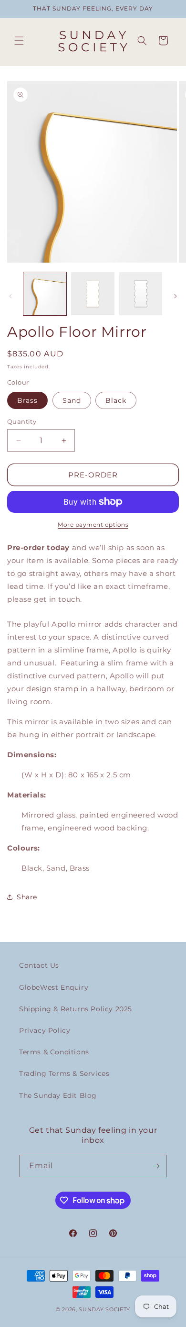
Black (115, 400)
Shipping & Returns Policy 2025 (75, 1009)
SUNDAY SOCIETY (104, 1309)
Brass (27, 400)
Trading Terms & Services (64, 1073)
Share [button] (27, 897)
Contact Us (39, 965)
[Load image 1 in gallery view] (44, 293)
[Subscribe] (155, 1166)
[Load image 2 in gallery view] (92, 293)
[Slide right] (175, 296)
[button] (19, 40)
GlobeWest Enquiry (53, 987)
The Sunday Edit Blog (58, 1095)
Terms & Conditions (54, 1052)
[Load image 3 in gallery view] (140, 293)
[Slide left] (10, 296)
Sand (71, 400)
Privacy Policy (44, 1030)
